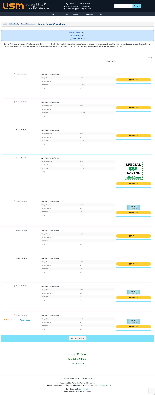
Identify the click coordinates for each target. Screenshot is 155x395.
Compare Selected (77, 338)
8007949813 (79, 38)
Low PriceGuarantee (77, 358)
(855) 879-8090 (85, 6)
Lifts (52, 14)
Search (137, 6)
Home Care (89, 14)
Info (101, 14)
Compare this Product (21, 74)
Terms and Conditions (71, 378)
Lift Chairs (64, 14)
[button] (134, 172)
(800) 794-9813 (84, 3)
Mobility (76, 14)
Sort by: (150, 57)
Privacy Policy (87, 378)
